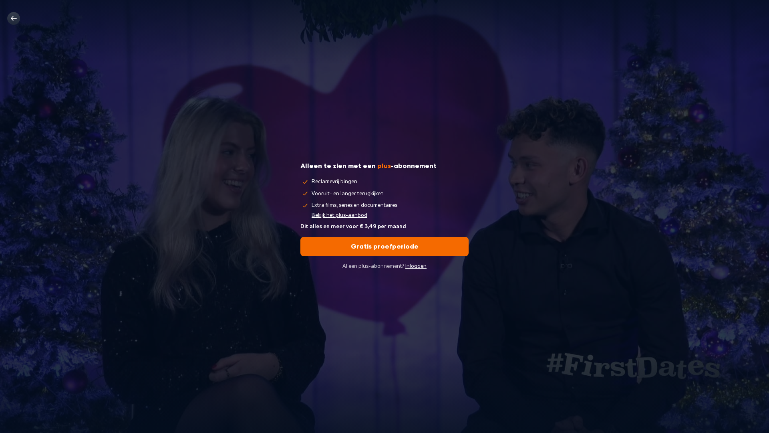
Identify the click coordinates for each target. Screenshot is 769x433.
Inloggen (416, 266)
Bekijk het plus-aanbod (339, 215)
